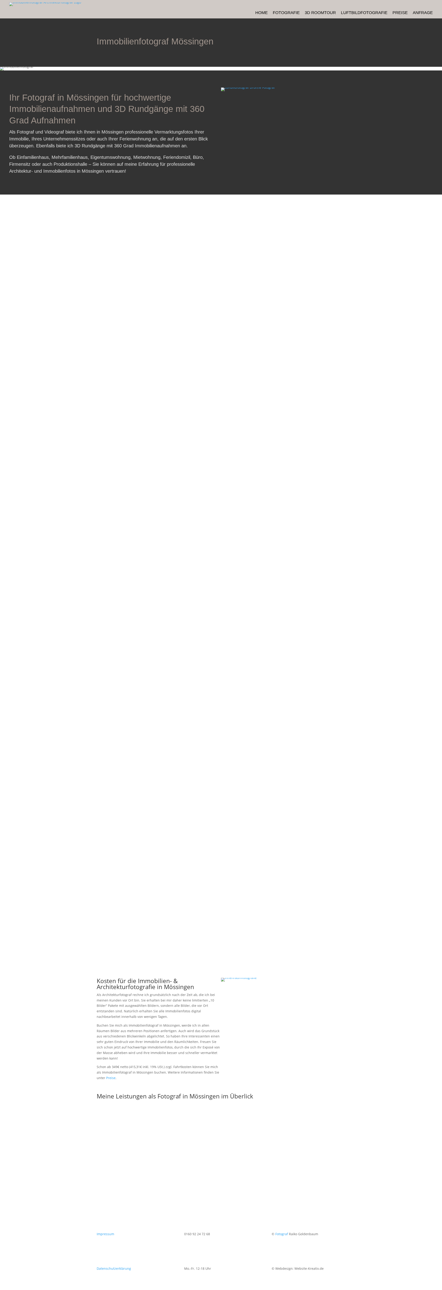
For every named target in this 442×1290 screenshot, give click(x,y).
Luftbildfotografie (364, 13)
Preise (400, 13)
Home (261, 13)
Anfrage (423, 13)
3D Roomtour (320, 13)
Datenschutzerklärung (114, 1268)
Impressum (105, 1234)
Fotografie (286, 13)
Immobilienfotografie (141, 1158)
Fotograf (281, 1234)
